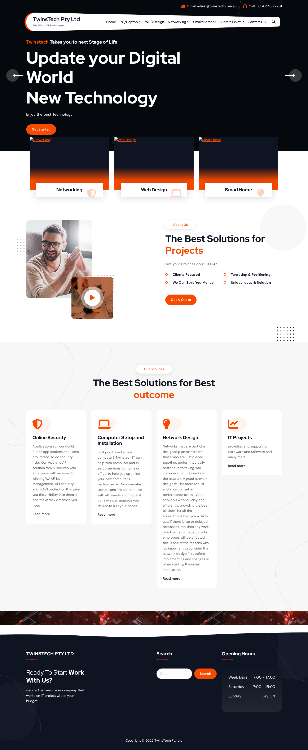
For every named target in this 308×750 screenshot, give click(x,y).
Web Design (154, 190)
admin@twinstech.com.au (217, 6)
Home (111, 22)
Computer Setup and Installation (121, 440)
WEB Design (154, 22)
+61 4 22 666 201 (269, 6)
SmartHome (202, 22)
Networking (177, 22)
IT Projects (240, 437)
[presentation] (12, 75)
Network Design (180, 437)
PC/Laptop (129, 22)
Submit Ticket (230, 22)
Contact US (257, 22)
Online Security (49, 437)
